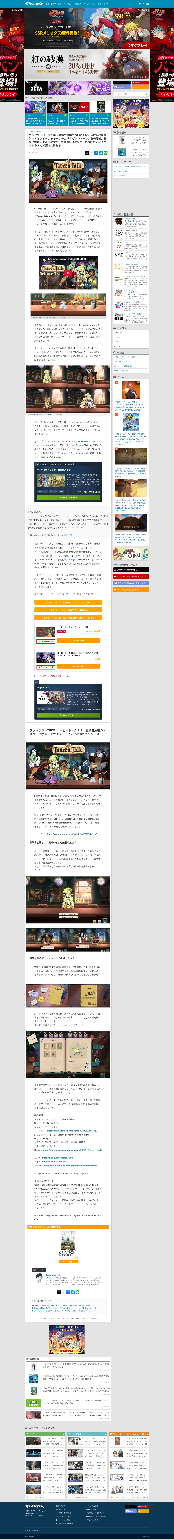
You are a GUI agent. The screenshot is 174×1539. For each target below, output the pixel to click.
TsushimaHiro (53, 1274)
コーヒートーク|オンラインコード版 (72, 627)
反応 (91, 153)
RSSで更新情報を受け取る (128, 589)
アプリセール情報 (121, 171)
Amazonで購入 (78, 640)
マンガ (86, 4)
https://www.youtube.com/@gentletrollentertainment (70, 1165)
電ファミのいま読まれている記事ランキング (130, 166)
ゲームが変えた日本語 (63, 1516)
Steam (93, 4)
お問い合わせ (29, 1536)
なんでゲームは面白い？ (95, 1513)
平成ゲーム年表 (92, 1520)
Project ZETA (43, 687)
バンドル (68, 559)
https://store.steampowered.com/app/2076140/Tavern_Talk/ (72, 1149)
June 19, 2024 (67, 534)
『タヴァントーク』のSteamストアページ (50, 318)
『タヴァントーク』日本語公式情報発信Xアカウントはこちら (68, 617)
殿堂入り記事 (56, 4)
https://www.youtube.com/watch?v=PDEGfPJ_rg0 (72, 834)
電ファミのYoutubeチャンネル (130, 576)
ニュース (38, 131)
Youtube (138, 82)
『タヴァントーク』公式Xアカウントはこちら (68, 609)
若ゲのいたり (60, 1509)
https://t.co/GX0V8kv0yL (73, 527)
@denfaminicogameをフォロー (130, 569)
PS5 (107, 4)
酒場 (83, 1311)
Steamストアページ (68, 497)
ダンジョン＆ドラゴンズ (43, 1311)
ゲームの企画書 (92, 1506)
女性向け (118, 341)
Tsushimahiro (39, 1308)
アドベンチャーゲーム (56, 1308)
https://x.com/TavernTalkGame (57, 1157)
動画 (47, 4)
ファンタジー (72, 1311)
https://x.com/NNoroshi (54, 1161)
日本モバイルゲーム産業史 (96, 1516)
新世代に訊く (91, 1509)
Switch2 (100, 4)
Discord (120, 87)
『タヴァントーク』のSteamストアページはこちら (68, 602)
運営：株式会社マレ (122, 370)
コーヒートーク (75, 1308)
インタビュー (68, 4)
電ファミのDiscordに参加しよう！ (132, 583)
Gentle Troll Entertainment (44, 1305)
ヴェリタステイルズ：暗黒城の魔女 (54, 469)
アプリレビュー (120, 346)
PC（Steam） (63, 1305)
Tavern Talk (85, 1305)
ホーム (31, 131)
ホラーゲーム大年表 (63, 1520)
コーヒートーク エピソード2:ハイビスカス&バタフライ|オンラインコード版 (78, 654)
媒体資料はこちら (121, 361)
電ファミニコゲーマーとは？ (125, 357)
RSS (137, 87)
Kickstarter (83, 441)
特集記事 (78, 4)
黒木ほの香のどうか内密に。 (66, 1523)
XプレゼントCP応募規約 (123, 366)
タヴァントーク (90, 1308)
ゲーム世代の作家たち (63, 1513)
